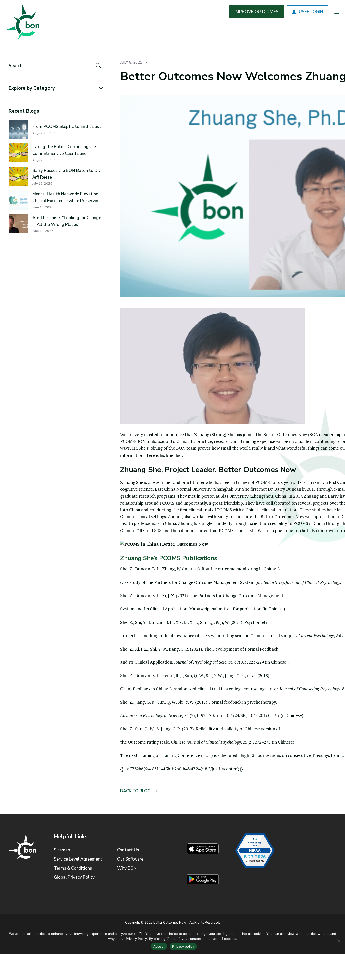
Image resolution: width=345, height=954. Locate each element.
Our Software (130, 859)
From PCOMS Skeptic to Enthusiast (66, 126)
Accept (159, 946)
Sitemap (62, 850)
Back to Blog (136, 791)
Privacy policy (183, 946)
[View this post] (18, 129)
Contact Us (128, 850)
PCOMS (262, 482)
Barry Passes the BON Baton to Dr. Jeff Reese (66, 174)
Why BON (127, 868)
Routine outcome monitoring (230, 569)
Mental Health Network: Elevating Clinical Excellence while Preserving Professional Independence (66, 197)
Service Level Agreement (78, 859)
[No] (338, 940)
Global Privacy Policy (74, 877)
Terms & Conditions (73, 868)
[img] (21, 20)
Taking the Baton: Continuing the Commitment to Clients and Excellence (64, 150)
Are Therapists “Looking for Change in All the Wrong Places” (66, 221)
